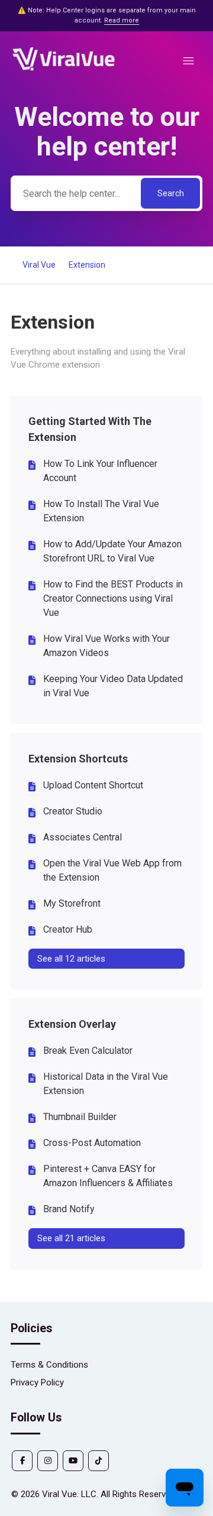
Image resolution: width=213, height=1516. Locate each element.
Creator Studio (72, 811)
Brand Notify (69, 1209)
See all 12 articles (71, 958)
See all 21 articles (71, 1238)
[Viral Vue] (64, 69)
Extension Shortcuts (78, 758)
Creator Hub (67, 929)
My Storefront (72, 903)
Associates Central (82, 837)
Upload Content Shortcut (93, 785)
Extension (87, 265)
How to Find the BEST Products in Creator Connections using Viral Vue (113, 598)
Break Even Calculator (88, 1050)
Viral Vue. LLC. (70, 1494)
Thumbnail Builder (80, 1116)
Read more (121, 20)
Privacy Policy (37, 1382)
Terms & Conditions (49, 1364)
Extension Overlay (72, 1024)
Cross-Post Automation (92, 1142)
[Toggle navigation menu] (188, 61)
